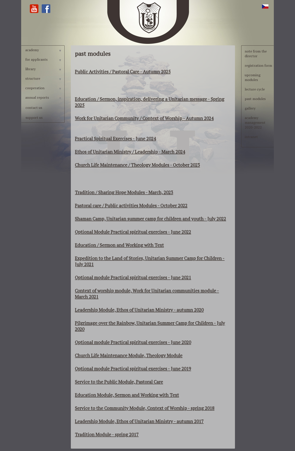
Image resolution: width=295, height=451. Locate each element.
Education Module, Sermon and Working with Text (127, 395)
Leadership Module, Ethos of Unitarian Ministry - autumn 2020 (139, 310)
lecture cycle (255, 89)
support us (34, 117)
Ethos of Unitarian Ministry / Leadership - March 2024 (130, 152)
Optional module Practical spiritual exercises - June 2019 (133, 368)
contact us (33, 107)
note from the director (256, 53)
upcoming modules (252, 77)
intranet (251, 136)
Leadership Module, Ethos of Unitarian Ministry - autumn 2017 (139, 421)
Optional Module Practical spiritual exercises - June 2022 (133, 232)
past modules (255, 98)
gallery (250, 108)
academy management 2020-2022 (255, 122)
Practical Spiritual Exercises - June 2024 (115, 138)
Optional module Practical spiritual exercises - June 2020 (133, 342)
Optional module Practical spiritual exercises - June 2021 (133, 277)
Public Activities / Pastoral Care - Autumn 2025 (123, 71)
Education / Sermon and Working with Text (119, 245)
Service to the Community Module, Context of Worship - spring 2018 (144, 408)
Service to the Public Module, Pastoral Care (119, 382)
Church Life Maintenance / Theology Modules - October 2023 (137, 165)
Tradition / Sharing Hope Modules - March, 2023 (124, 192)
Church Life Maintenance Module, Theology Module (128, 355)
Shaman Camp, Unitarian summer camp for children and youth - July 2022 (150, 219)
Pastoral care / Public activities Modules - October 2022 (131, 205)
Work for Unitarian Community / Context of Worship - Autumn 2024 (144, 118)
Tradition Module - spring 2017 (107, 434)
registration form (258, 65)
